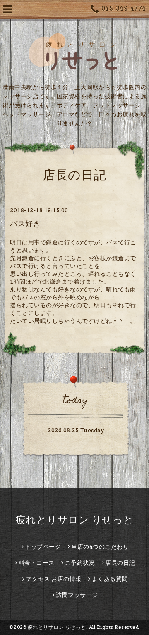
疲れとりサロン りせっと (75, 520)
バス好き (25, 223)
